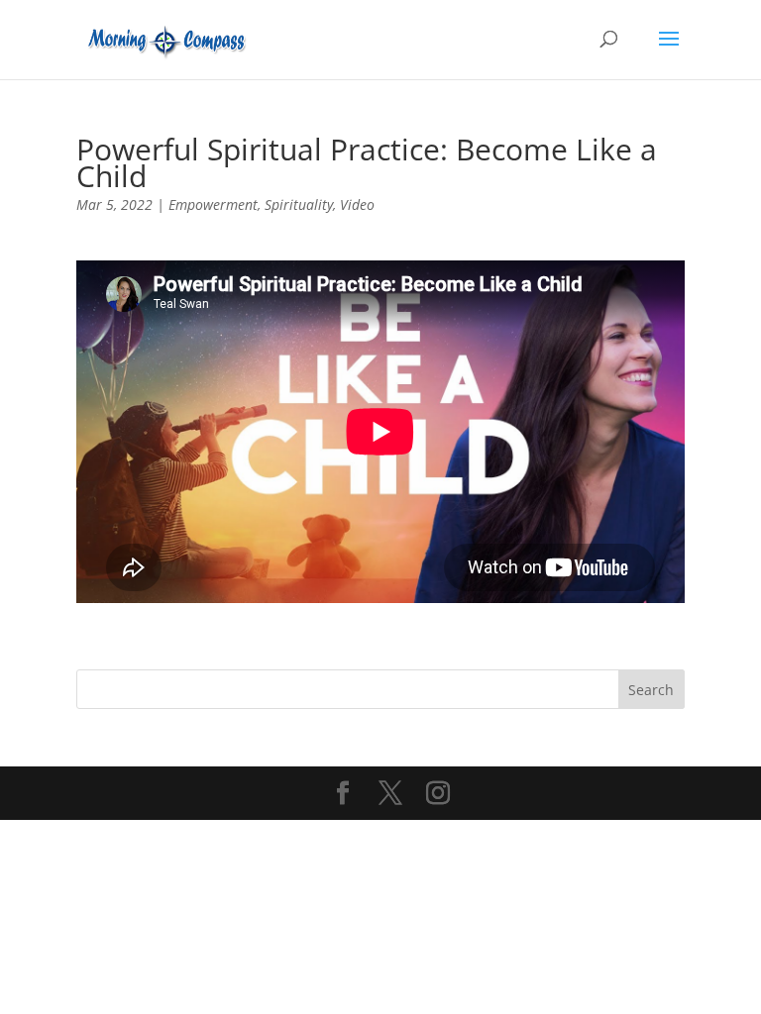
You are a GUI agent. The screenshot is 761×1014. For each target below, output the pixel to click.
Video (357, 204)
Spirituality (299, 204)
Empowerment (213, 204)
